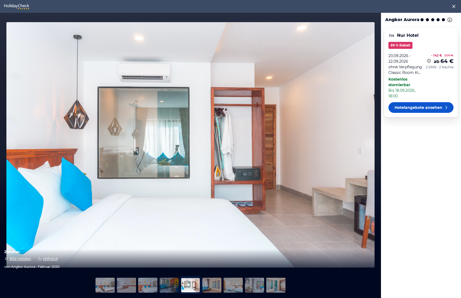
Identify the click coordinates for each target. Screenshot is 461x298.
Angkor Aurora (402, 19)
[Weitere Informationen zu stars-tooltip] (449, 19)
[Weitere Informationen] (429, 60)
